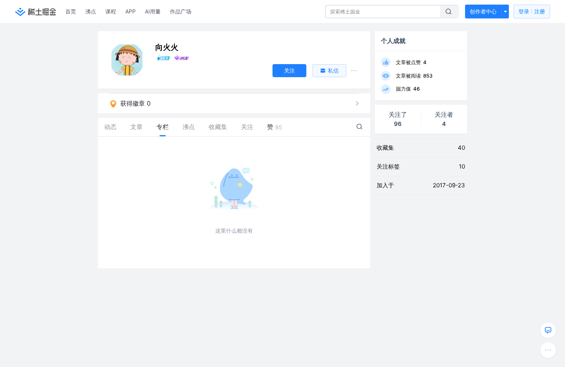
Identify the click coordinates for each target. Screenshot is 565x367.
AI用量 (153, 11)
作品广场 (180, 11)
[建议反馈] (548, 330)
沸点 (90, 11)
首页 (70, 11)
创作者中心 (483, 11)
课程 (110, 11)
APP (130, 11)
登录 (531, 11)
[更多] (548, 350)
